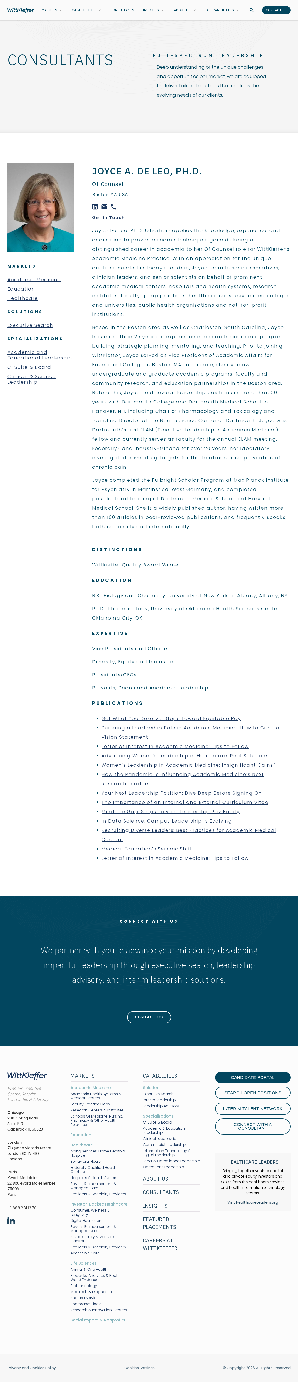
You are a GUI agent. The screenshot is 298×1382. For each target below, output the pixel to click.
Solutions (152, 1087)
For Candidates (220, 10)
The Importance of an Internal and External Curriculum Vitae (185, 802)
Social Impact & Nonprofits (98, 1320)
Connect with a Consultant (253, 1126)
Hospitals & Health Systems (95, 1178)
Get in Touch (108, 217)
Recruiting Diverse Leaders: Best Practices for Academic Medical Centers (189, 835)
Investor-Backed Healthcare (99, 1204)
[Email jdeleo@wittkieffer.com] (104, 206)
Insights (151, 10)
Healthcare (22, 298)
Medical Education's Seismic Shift (147, 849)
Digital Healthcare (87, 1221)
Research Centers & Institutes (97, 1110)
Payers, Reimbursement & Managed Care (93, 1186)
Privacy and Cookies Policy (31, 1368)
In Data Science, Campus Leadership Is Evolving (167, 821)
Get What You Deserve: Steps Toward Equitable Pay (171, 718)
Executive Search (30, 325)
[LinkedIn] (95, 206)
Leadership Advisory (161, 1106)
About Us (182, 10)
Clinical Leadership (159, 1139)
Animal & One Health (89, 1269)
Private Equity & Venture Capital (92, 1239)
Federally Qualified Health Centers (93, 1169)
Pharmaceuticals (86, 1304)
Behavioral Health (86, 1161)
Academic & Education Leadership (164, 1130)
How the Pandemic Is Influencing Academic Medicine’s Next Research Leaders (183, 779)
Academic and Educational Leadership (39, 355)
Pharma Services (86, 1298)
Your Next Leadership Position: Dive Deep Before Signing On (182, 793)
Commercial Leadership (164, 1145)
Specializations (158, 1116)
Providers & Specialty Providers (98, 1194)
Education (21, 289)
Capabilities (83, 10)
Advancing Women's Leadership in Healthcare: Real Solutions (185, 755)
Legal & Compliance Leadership (171, 1161)
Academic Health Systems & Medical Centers (96, 1096)
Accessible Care (85, 1253)
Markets (49, 10)
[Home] (20, 10)
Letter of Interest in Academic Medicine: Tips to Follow (175, 746)
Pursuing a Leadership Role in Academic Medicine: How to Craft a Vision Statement (191, 732)
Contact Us (276, 10)
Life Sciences (84, 1263)
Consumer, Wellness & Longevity (90, 1212)
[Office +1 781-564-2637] (113, 206)
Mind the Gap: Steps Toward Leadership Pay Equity (171, 811)
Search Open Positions (252, 1093)
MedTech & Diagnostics (92, 1292)
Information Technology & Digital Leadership (167, 1153)
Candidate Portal (252, 1077)
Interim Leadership (159, 1100)
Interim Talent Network (252, 1108)
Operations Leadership (163, 1167)
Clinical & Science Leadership (31, 379)
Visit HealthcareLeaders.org (252, 1202)
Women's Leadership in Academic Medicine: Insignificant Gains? (189, 765)
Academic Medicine (34, 279)
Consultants (122, 10)
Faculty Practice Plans (90, 1104)
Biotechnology (84, 1286)
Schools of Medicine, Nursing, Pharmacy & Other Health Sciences (97, 1120)
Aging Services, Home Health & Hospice (98, 1153)
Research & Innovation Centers (99, 1310)
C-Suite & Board (29, 367)
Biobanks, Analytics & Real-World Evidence (95, 1278)
